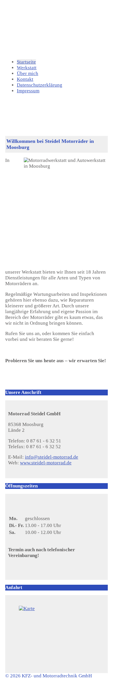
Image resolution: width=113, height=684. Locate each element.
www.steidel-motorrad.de (46, 463)
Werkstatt (27, 67)
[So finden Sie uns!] (56, 635)
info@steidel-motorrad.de (51, 457)
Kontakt (25, 79)
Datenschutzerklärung (39, 85)
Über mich (27, 73)
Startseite (26, 62)
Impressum (28, 91)
